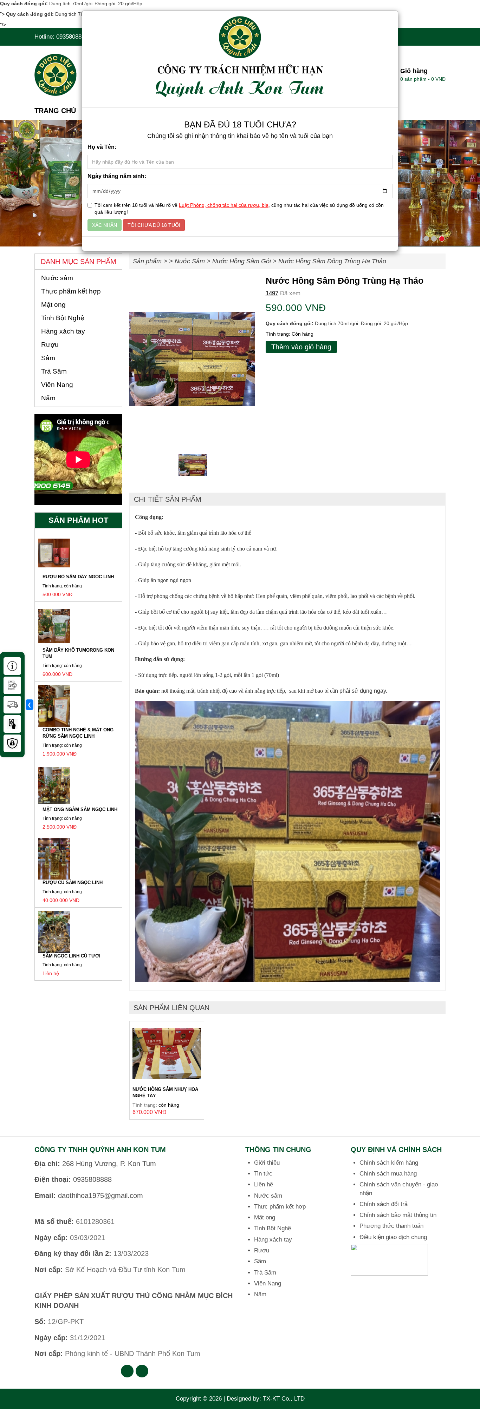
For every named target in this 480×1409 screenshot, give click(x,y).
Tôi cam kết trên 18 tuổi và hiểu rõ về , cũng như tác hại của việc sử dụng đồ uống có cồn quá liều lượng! (239, 208)
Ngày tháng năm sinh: (116, 176)
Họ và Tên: (101, 147)
